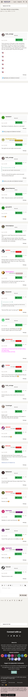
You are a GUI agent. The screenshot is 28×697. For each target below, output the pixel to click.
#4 (25, 162)
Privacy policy (20, 682)
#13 (25, 370)
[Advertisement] (14, 22)
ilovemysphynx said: (7, 302)
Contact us (4, 682)
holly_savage (5, 11)
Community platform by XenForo (13, 678)
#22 (25, 553)
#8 (25, 255)
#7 (25, 231)
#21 (25, 534)
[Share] (24, 39)
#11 (25, 324)
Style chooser (3, 680)
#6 (25, 212)
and (11, 78)
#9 (25, 277)
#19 (25, 497)
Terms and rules (11, 682)
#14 (25, 390)
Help (2, 684)
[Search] (26, 2)
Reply (25, 74)
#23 (25, 572)
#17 (25, 451)
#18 (25, 477)
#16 (25, 432)
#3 (25, 144)
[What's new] (23, 2)
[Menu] (1, 2)
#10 (25, 297)
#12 (25, 344)
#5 (25, 193)
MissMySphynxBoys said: (8, 167)
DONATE (14, 672)
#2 (25, 121)
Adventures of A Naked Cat (8, 462)
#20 (25, 515)
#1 (25, 39)
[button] (2, 585)
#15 (25, 410)
